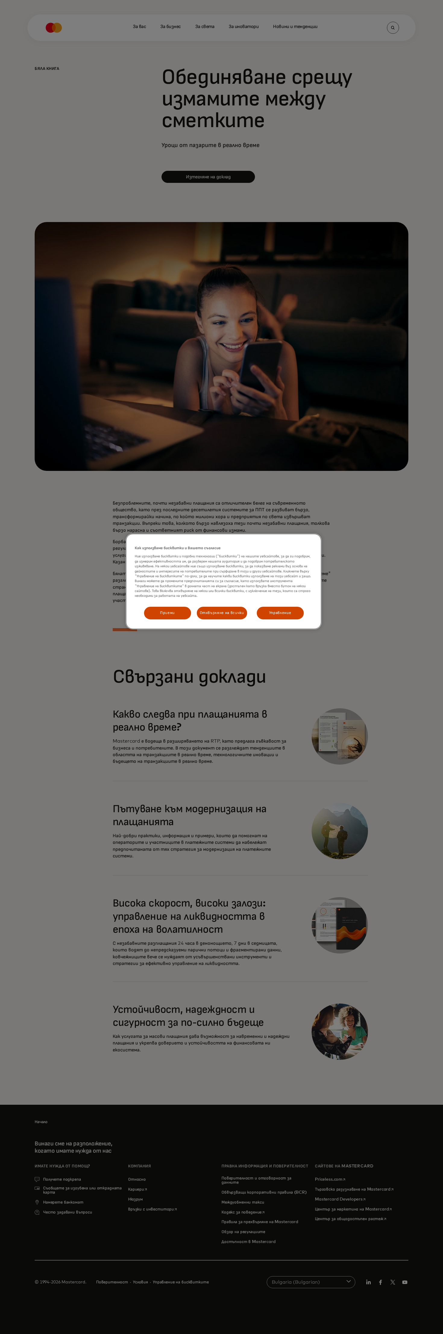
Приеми (167, 613)
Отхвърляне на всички (222, 613)
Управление (280, 613)
